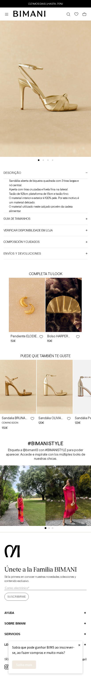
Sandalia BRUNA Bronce (13, 418)
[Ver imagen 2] (43, 160)
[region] (45, 3)
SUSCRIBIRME (16, 596)
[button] (7, 14)
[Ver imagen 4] (52, 160)
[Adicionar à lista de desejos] (41, 337)
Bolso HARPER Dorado (57, 336)
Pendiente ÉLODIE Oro (24, 336)
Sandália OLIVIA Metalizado (49, 418)
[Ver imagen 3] (48, 160)
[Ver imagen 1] (38, 160)
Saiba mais (24, 664)
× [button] (79, 645)
